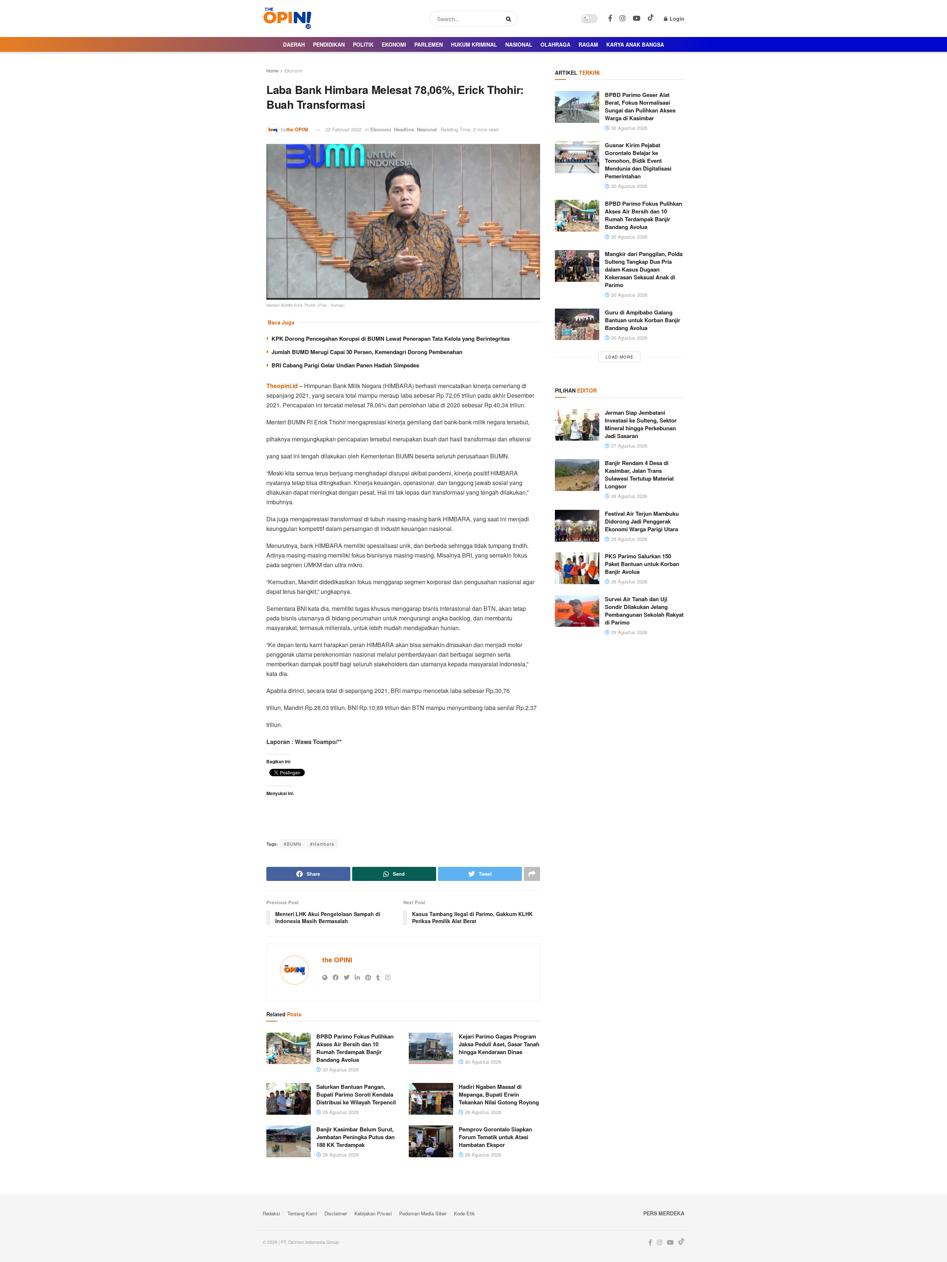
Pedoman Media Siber (422, 1213)
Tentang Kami (302, 1213)
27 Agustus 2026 (628, 445)
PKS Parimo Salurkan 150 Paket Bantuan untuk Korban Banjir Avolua (642, 564)
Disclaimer (335, 1213)
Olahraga (555, 44)
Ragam (588, 44)
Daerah (294, 44)
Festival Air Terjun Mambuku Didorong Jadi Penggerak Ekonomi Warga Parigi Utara (642, 521)
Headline (404, 129)
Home (272, 70)
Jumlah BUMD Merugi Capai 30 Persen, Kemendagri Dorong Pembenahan (367, 352)
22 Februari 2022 (343, 129)
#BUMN (292, 844)
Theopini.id (282, 385)
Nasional (518, 44)
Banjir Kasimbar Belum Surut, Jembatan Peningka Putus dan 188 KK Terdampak (355, 1137)
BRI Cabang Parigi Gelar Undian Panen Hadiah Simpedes (345, 365)
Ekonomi (394, 44)
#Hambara (322, 844)
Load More (619, 357)
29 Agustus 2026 (340, 1111)
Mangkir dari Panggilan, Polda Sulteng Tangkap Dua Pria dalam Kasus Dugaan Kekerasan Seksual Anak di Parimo (644, 269)
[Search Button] (510, 18)
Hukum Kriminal (474, 44)
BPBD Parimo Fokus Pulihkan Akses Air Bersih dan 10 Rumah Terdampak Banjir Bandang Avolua (355, 1048)
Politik (363, 44)
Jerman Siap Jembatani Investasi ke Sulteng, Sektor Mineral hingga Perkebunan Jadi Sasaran (641, 424)
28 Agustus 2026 (340, 1154)
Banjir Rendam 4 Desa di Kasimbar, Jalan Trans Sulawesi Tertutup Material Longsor (639, 474)
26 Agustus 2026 (628, 581)
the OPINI (297, 129)
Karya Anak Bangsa (635, 44)
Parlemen (428, 44)
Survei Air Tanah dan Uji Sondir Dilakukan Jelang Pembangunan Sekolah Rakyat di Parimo (644, 610)
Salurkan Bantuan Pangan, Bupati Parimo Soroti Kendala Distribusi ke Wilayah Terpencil (356, 1094)
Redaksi (271, 1213)
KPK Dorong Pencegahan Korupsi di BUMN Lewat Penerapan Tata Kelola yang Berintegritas (391, 338)
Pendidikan (329, 44)
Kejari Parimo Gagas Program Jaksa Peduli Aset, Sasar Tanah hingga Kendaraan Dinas (499, 1044)
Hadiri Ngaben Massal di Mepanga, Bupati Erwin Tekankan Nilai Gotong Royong (499, 1094)
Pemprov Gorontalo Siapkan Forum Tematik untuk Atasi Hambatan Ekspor (495, 1137)
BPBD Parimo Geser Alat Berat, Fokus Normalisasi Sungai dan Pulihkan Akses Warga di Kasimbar (640, 106)
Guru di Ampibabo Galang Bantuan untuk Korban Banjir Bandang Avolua (642, 320)
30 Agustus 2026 (340, 1069)
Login (676, 18)
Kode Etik (464, 1213)
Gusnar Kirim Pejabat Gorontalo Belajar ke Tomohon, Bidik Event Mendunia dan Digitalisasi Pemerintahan (638, 160)
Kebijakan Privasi (373, 1213)
